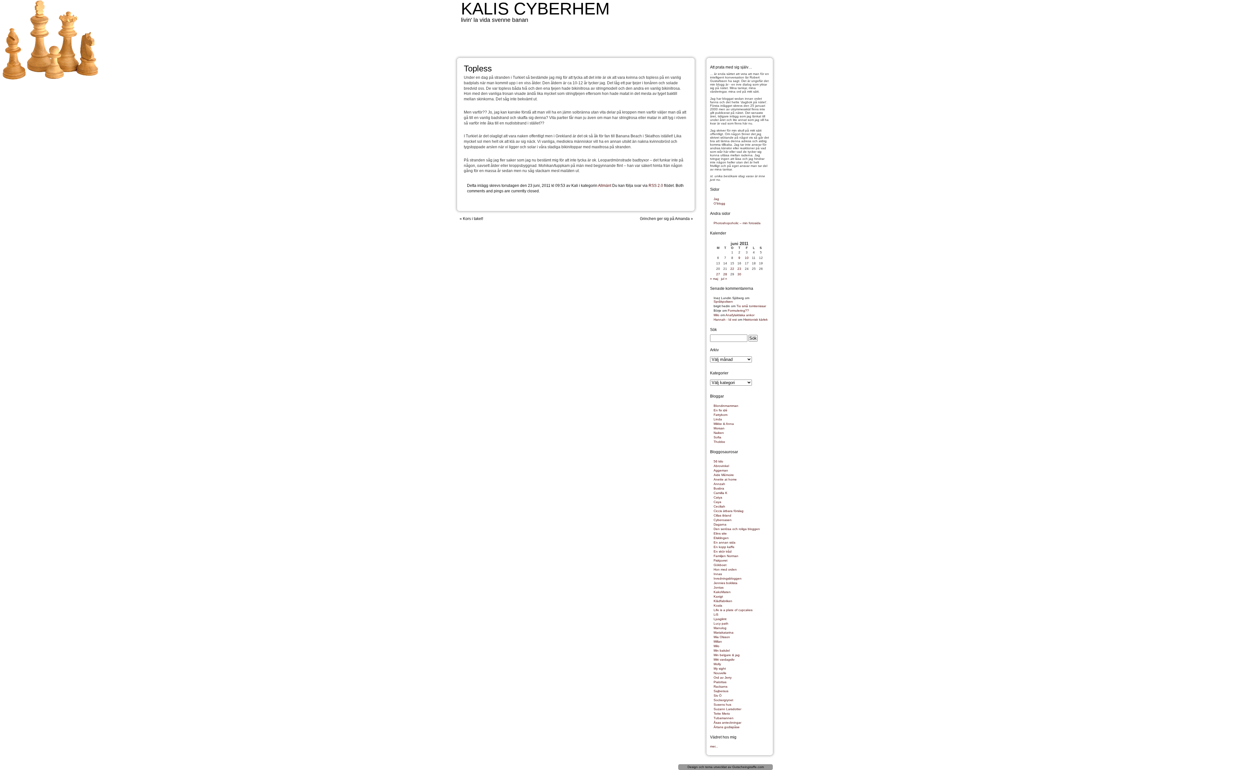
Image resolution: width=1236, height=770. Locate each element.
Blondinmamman (726, 406)
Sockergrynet (723, 700)
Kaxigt (718, 596)
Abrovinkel (721, 466)
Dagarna (720, 524)
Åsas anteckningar (727, 722)
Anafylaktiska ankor (740, 315)
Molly (717, 664)
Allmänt (604, 185)
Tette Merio (722, 713)
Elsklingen (721, 538)
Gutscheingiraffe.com (748, 767)
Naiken (719, 433)
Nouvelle (720, 673)
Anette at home (725, 479)
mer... (714, 746)
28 (725, 274)
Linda (718, 419)
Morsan (719, 428)
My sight (720, 668)
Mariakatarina (724, 632)
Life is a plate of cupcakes (733, 610)
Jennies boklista (725, 583)
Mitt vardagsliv (724, 659)
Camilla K (720, 493)
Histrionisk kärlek (755, 319)
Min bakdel (722, 650)
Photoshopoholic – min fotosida (737, 223)
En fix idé (720, 410)
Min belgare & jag (727, 655)
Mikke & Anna (724, 424)
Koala (718, 605)
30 (739, 274)
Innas (718, 574)
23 (739, 268)
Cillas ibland (722, 515)
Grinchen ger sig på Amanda (665, 218)
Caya (717, 502)
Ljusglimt (720, 619)
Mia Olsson (722, 637)
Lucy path (721, 623)
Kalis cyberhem (535, 8)
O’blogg (719, 203)
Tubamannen (724, 718)
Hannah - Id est (725, 319)
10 (747, 258)
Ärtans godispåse (727, 727)
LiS (716, 614)
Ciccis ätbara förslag (729, 511)
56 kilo (718, 461)
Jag (716, 199)
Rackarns (720, 686)
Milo (716, 315)
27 (718, 274)
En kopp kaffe (724, 547)
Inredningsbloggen (728, 578)
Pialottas (720, 682)
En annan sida (724, 542)
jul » (724, 278)
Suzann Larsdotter (727, 709)
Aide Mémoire (724, 475)
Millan (718, 641)
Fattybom (720, 415)
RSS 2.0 (656, 185)
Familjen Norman (726, 556)
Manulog (720, 628)
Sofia (717, 437)
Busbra (719, 488)
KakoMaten (722, 592)
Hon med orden (725, 569)
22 (732, 268)
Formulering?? (738, 310)
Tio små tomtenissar (751, 306)
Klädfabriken (723, 601)
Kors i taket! (473, 218)
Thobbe (719, 442)
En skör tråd (723, 551)
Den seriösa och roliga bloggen (737, 529)
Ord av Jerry (723, 677)
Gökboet (720, 565)
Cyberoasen (723, 520)
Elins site (720, 533)
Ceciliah (719, 506)
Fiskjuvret (720, 560)
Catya (718, 497)
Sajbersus (721, 691)
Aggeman (721, 470)
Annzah (719, 484)
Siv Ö (718, 695)
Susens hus (722, 704)
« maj (714, 278)
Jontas (719, 587)
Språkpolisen (723, 301)
